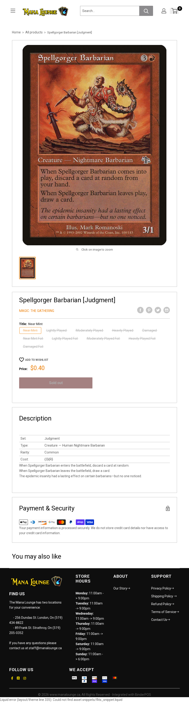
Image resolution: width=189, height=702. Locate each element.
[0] (174, 11)
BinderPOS (143, 694)
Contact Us (159, 620)
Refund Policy (161, 604)
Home (16, 32)
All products (34, 32)
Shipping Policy (162, 596)
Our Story (120, 588)
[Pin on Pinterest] (149, 310)
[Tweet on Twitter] (158, 310)
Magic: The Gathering (36, 311)
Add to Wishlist (36, 359)
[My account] (164, 10)
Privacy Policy (161, 588)
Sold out (56, 383)
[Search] (146, 11)
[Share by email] (166, 310)
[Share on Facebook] (140, 310)
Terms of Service (163, 612)
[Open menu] (13, 11)
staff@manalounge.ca (45, 648)
